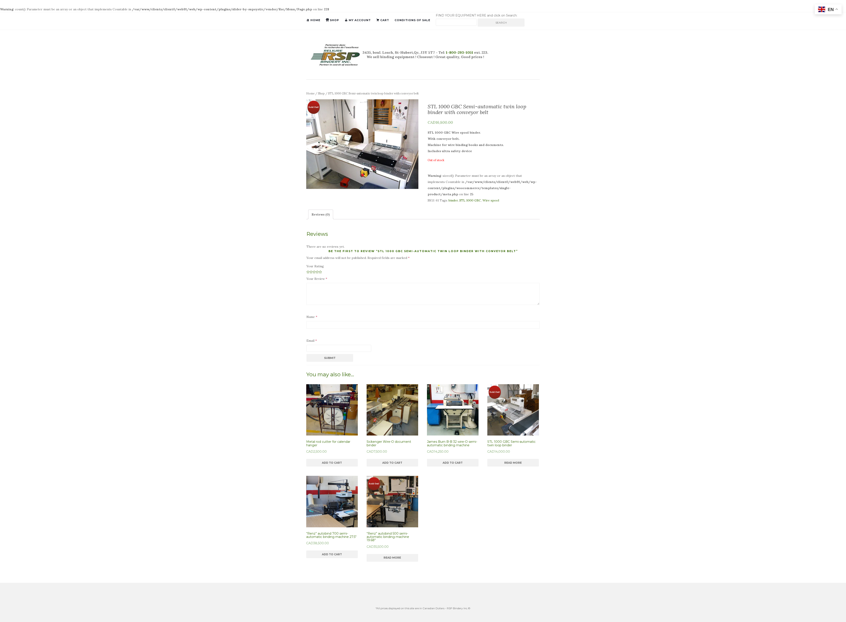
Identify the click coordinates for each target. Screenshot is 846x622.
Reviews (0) (321, 214)
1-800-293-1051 (459, 52)
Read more (513, 462)
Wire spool (490, 200)
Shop (321, 93)
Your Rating (315, 266)
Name (311, 317)
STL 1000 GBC (470, 200)
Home (310, 93)
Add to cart (332, 462)
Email (311, 341)
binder (453, 200)
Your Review (316, 279)
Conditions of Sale (412, 20)
